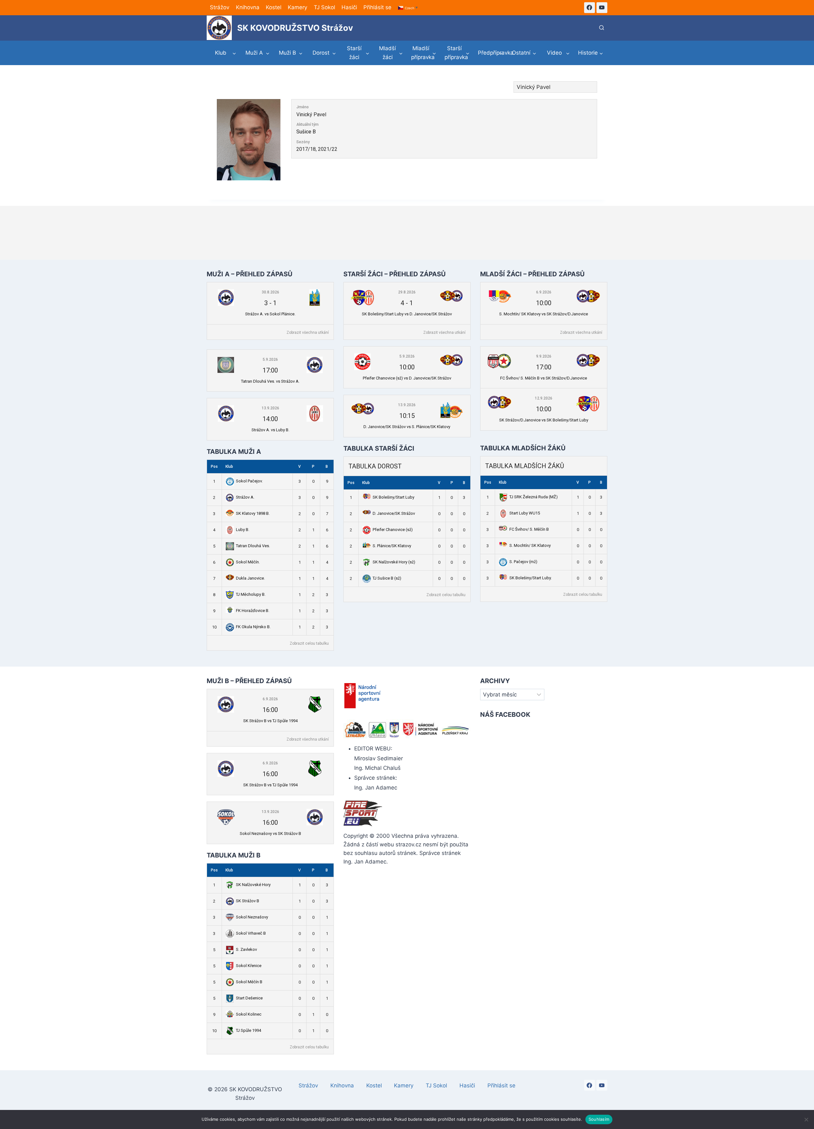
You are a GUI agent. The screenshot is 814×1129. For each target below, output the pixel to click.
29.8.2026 (407, 292)
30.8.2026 (270, 292)
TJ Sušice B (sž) (387, 578)
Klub (229, 466)
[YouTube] (602, 7)
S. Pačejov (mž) (523, 561)
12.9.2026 (543, 398)
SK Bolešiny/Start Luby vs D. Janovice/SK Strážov (407, 314)
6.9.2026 (543, 292)
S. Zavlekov (246, 949)
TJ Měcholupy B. (251, 594)
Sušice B (306, 132)
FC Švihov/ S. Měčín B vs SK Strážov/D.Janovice (543, 378)
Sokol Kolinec (248, 1014)
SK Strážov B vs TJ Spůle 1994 (270, 720)
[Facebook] (589, 7)
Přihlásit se (377, 7)
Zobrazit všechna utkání (307, 332)
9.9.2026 (543, 356)
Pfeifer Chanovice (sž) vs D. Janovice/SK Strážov (407, 378)
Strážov (219, 7)
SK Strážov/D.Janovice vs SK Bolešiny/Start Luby (543, 420)
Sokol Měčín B (249, 981)
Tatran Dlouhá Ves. (253, 545)
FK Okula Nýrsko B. (253, 626)
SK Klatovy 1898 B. (253, 513)
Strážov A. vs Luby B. (270, 429)
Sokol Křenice (248, 965)
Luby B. (242, 529)
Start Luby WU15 (524, 513)
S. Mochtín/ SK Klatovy (530, 545)
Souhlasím (599, 1119)
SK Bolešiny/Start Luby (393, 497)
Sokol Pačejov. (249, 481)
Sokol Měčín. (248, 562)
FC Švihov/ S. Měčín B (529, 529)
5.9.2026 (270, 359)
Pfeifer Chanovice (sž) (393, 529)
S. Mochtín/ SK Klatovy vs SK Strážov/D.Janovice (543, 314)
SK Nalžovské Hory (253, 884)
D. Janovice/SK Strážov (394, 513)
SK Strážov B (247, 900)
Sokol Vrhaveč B (251, 933)
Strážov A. (245, 497)
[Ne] (806, 1119)
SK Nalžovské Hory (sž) (394, 562)
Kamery (297, 7)
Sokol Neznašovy (252, 917)
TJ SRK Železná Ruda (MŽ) (533, 496)
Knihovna (247, 7)
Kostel (273, 7)
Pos (214, 466)
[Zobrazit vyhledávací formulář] (601, 28)
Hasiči (349, 7)
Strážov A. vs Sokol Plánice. (270, 314)
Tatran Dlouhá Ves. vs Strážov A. (270, 381)
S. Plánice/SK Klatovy (392, 545)
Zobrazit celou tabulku (309, 643)
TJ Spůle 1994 (248, 1030)
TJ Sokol (324, 7)
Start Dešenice (249, 998)
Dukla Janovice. (250, 578)
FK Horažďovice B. (252, 610)
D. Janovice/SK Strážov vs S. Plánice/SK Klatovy (406, 426)
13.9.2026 (270, 408)
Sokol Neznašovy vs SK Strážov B (270, 833)
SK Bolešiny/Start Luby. (530, 577)
